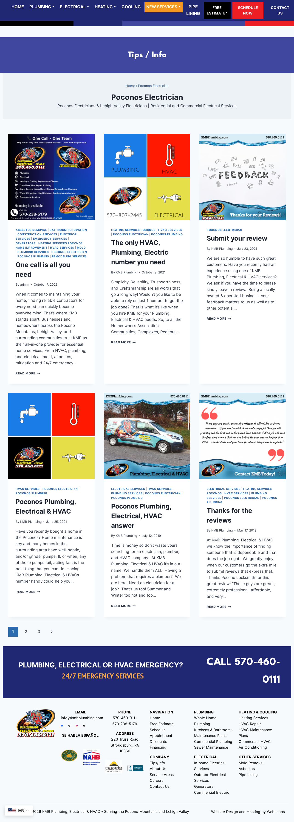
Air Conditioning (253, 747)
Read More (28, 373)
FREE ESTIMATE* (217, 10)
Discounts (158, 741)
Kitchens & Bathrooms (213, 729)
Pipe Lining (248, 774)
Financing (158, 747)
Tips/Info (157, 763)
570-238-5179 (124, 723)
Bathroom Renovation (68, 230)
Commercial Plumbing (213, 741)
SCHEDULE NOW (248, 10)
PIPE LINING (193, 10)
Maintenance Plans (210, 735)
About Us (158, 768)
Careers (156, 780)
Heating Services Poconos (60, 243)
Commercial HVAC (255, 741)
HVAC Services (62, 247)
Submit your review (237, 238)
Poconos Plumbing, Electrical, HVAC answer (141, 515)
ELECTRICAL (73, 6)
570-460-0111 (125, 718)
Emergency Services (50, 238)
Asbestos (247, 768)
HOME (17, 6)
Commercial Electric (211, 792)
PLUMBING (40, 6)
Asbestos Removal (31, 230)
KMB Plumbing (126, 272)
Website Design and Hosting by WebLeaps (248, 811)
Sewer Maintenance (211, 747)
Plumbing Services (33, 252)
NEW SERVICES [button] (161, 6)
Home (155, 718)
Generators (26, 243)
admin (24, 284)
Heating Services (253, 718)
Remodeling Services (69, 256)
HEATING (104, 6)
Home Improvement (32, 247)
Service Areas (162, 774)
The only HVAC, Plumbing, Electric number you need (139, 252)
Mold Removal (251, 763)
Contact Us (160, 786)
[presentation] (51, 177)
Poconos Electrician (69, 252)
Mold (81, 247)
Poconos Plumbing (33, 256)
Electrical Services (128, 489)
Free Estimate (162, 723)
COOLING (131, 6)
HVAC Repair (250, 723)
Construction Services (37, 234)
